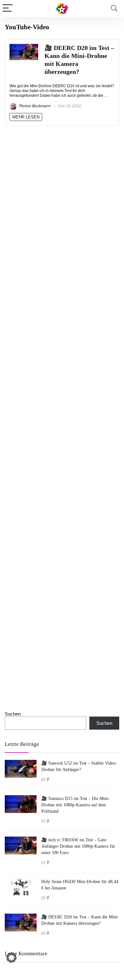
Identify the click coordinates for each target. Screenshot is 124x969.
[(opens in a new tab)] (24, 46)
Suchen (13, 714)
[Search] (114, 8)
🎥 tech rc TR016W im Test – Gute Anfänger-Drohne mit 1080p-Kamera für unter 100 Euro (78, 846)
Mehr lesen (25, 117)
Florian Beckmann (34, 106)
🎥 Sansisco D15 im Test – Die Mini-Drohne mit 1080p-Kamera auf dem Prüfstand (75, 805)
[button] (11, 957)
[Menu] (7, 8)
